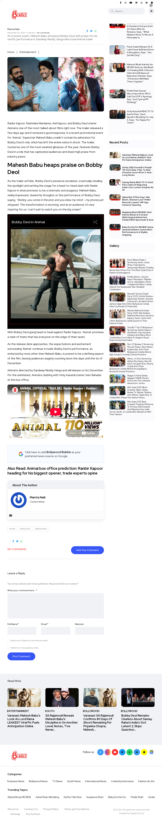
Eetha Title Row (73, 797)
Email (44, 624)
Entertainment (28, 52)
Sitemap (15, 814)
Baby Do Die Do (117, 797)
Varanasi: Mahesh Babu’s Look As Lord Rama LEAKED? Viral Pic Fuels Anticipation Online (137, 157)
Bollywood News (38, 781)
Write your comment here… (22, 590)
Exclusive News (15, 781)
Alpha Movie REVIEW (19, 797)
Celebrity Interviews (122, 781)
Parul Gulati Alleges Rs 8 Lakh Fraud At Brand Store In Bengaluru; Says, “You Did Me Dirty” (140, 51)
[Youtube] (115, 752)
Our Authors (33, 814)
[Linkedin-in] (137, 752)
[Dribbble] (144, 752)
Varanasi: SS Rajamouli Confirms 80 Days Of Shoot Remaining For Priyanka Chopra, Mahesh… (98, 722)
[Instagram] (108, 752)
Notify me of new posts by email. (25, 648)
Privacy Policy (50, 809)
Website (79, 624)
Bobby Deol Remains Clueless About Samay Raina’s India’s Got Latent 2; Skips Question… (136, 722)
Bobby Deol (25, 529)
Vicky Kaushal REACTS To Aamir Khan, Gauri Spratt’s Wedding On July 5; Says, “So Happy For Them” (140, 117)
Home (10, 52)
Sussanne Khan (94, 797)
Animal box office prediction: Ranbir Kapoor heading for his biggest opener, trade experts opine (55, 471)
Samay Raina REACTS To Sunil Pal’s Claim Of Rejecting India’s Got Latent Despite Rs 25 (137, 186)
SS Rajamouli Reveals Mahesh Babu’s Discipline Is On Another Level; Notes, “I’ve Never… (61, 722)
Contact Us (31, 809)
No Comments (43, 33)
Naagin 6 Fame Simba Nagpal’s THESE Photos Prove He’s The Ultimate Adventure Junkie (138, 379)
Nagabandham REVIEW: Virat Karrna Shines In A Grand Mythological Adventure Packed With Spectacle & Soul (137, 216)
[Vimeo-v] (129, 752)
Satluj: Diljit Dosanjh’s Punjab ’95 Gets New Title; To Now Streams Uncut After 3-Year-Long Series (137, 171)
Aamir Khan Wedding (47, 797)
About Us (13, 809)
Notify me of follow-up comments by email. (29, 640)
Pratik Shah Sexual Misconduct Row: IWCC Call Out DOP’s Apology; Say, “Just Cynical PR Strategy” (139, 96)
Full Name (13, 624)
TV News (57, 781)
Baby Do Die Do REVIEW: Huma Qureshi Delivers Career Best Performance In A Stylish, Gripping (137, 231)
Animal (12, 529)
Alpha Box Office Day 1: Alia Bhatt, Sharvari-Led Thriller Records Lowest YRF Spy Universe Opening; (136, 201)
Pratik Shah (137, 797)
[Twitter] (122, 752)
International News (95, 781)
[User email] (10, 515)
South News (74, 781)
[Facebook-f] (100, 752)
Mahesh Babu (41, 529)
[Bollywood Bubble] (19, 14)
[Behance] (151, 752)
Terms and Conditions (76, 809)
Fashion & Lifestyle (148, 781)
